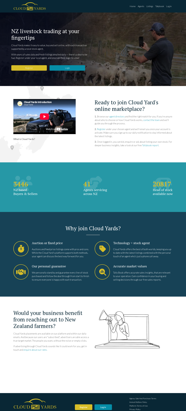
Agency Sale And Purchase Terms (142, 398)
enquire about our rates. (35, 349)
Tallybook (159, 6)
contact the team (151, 120)
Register (29, 68)
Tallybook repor (150, 145)
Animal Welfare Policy (138, 402)
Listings (149, 6)
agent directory (117, 116)
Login (67, 68)
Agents (141, 6)
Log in (169, 6)
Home (133, 6)
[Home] (29, 6)
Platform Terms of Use (138, 406)
